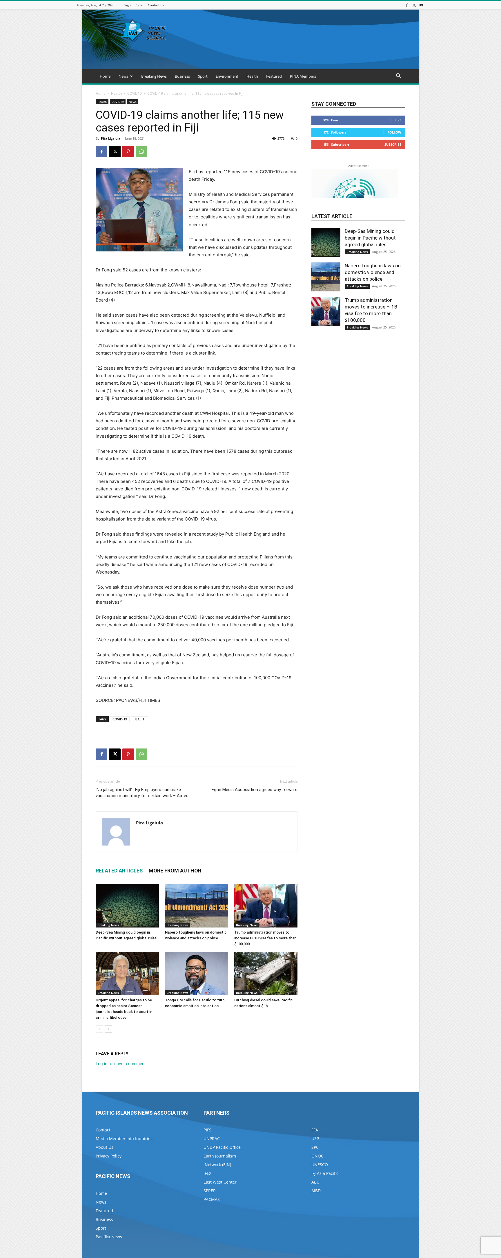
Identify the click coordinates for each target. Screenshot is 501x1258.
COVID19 (134, 93)
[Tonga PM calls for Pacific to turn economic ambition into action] (196, 973)
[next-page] (108, 1029)
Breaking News (154, 76)
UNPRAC (212, 1138)
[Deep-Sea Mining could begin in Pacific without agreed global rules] (127, 905)
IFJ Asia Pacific (324, 1173)
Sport (203, 76)
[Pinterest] (128, 151)
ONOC (317, 1156)
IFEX (207, 1173)
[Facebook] (407, 5)
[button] (398, 76)
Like (398, 120)
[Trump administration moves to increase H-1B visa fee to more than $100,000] (265, 905)
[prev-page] (99, 1029)
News (123, 76)
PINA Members (303, 76)
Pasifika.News (109, 1236)
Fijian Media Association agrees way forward (254, 789)
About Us (104, 1147)
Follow (394, 132)
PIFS (207, 1130)
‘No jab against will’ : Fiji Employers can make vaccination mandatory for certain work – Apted (142, 792)
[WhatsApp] (141, 151)
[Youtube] (421, 5)
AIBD (316, 1190)
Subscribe (392, 144)
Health (252, 76)
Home (105, 76)
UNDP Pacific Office (222, 1147)
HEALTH (139, 719)
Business (182, 76)
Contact (103, 1130)
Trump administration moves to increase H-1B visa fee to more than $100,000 (265, 938)
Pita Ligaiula (110, 138)
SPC (315, 1147)
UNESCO (319, 1164)
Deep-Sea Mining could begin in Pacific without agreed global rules (370, 237)
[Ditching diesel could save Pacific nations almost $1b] (265, 973)
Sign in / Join (133, 5)
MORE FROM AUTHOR (175, 871)
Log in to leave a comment (121, 1063)
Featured (274, 76)
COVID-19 (119, 719)
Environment (227, 76)
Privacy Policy (108, 1156)
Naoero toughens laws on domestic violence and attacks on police (373, 272)
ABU (315, 1182)
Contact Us (156, 5)
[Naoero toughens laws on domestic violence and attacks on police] (196, 905)
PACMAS (212, 1199)
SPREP (209, 1190)
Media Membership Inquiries (124, 1138)
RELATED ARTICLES (119, 871)
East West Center (220, 1182)
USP (315, 1138)
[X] (414, 5)
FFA (314, 1130)
